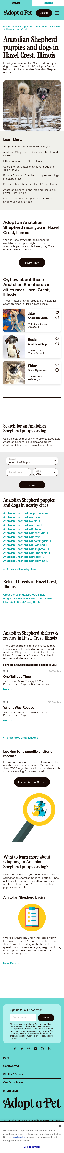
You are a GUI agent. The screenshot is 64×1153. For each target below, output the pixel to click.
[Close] (60, 1126)
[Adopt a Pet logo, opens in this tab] (32, 1107)
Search (32, 484)
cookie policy (19, 1137)
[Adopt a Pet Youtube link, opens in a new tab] (36, 1048)
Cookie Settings (32, 1147)
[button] (57, 312)
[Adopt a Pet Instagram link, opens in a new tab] (43, 1048)
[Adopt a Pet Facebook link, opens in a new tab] (15, 1048)
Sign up (44, 12)
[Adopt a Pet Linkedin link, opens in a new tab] (49, 1048)
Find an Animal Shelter (32, 782)
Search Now (32, 262)
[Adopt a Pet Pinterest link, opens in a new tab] (29, 1048)
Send (46, 1017)
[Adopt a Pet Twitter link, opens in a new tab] (22, 1048)
